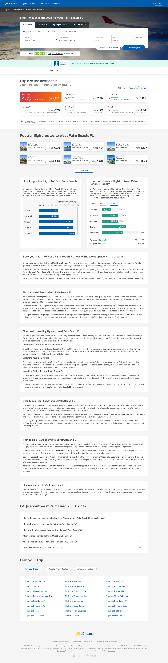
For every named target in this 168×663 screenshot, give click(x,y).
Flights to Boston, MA (115, 591)
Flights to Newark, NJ (115, 581)
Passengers (137, 37)
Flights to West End (114, 616)
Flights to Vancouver (74, 601)
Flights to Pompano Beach (117, 606)
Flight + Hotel (44, 4)
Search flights (133, 48)
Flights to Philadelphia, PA (117, 586)
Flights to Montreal (73, 581)
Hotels (32, 4)
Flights (24, 4)
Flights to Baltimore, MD (35, 606)
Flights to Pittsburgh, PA (75, 591)
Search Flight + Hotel (108, 48)
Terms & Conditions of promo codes (106, 641)
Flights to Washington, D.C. (36, 591)
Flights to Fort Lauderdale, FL (78, 611)
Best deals (53, 71)
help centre (111, 651)
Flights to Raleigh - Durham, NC (38, 596)
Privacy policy (88, 641)
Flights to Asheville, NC (75, 586)
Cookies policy (76, 641)
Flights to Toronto (32, 586)
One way (142, 88)
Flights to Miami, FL (73, 616)
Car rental (56, 4)
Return (116, 38)
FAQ (117, 71)
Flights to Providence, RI (35, 601)
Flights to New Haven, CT (116, 601)
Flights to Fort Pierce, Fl (116, 611)
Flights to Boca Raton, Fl (75, 606)
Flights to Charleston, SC (76, 596)
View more (84, 171)
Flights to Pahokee (33, 611)
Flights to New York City (35, 581)
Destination (63, 38)
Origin (27, 38)
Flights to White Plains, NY (117, 596)
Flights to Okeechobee (34, 616)
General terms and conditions (60, 641)
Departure (99, 38)
